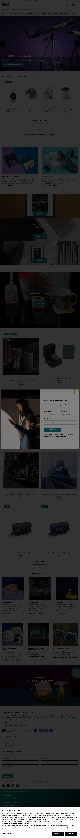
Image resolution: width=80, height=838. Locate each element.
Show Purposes (7, 833)
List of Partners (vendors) (9, 829)
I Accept (71, 833)
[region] (40, 822)
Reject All (57, 833)
